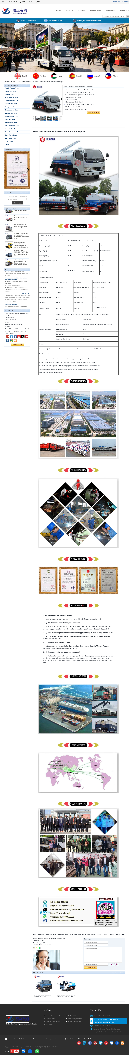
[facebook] (30, 1051)
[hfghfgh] (7, 336)
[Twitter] (22, 336)
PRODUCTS (81, 11)
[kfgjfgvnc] (15, 340)
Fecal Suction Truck (23, 81)
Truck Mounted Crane (11, 110)
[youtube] (14, 1051)
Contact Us (116, 2)
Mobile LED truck (10, 91)
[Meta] (23, 1051)
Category (12, 81)
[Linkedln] (11, 336)
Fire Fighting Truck (11, 122)
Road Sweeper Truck (11, 97)
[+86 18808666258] (39, 948)
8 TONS (122, 934)
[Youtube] (19, 336)
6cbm (88, 934)
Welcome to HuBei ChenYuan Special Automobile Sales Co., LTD (21, 2)
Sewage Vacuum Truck (12, 125)
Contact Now (17, 344)
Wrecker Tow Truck (11, 113)
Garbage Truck (9, 94)
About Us (13, 1039)
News (40, 1039)
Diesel (51, 934)
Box (75, 934)
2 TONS (98, 934)
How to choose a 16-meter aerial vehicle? (17, 283)
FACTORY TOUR (95, 11)
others (7, 144)
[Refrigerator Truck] (79, 1043)
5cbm (84, 934)
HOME (58, 11)
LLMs (79, 1039)
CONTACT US (110, 11)
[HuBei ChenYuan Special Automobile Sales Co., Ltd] (14, 11)
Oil (55, 934)
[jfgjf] (7, 340)
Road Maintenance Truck (12, 132)
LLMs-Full (87, 1039)
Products (21, 1039)
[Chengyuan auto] (11, 340)
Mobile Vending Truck (12, 88)
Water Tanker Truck (11, 104)
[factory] (64, 47)
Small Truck (69, 934)
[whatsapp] (37, 1051)
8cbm (93, 934)
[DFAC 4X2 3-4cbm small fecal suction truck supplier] (47, 100)
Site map (48, 1039)
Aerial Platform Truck (11, 116)
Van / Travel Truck (10, 138)
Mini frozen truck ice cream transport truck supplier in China (20, 215)
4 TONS (110, 934)
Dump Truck (9, 141)
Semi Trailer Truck (11, 135)
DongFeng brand (43, 934)
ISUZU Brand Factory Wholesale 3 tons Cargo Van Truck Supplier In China (21, 242)
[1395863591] (34, 948)
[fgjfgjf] (26, 336)
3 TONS (104, 934)
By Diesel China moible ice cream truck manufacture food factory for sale (21, 225)
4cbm (79, 934)
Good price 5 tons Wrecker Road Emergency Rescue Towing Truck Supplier (21, 234)
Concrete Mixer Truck (11, 100)
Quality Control (69, 1039)
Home (6, 81)
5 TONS (116, 934)
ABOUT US (69, 11)
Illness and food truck (11, 293)
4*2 (63, 934)
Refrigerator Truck (10, 107)
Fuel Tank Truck (10, 119)
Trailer (59, 934)
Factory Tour (32, 1039)
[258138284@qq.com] (37, 948)
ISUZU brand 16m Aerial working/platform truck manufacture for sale (21, 259)
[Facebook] (15, 336)
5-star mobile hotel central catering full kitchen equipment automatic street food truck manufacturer (20, 252)
